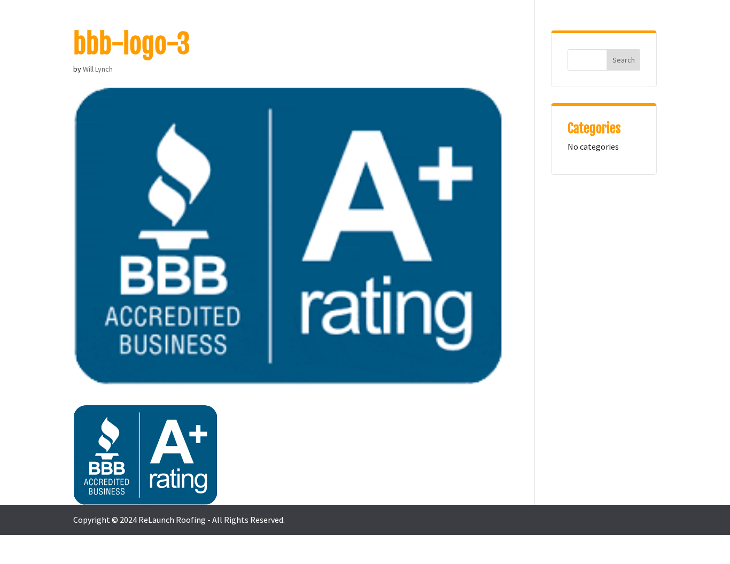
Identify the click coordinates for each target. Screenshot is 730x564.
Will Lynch (98, 69)
